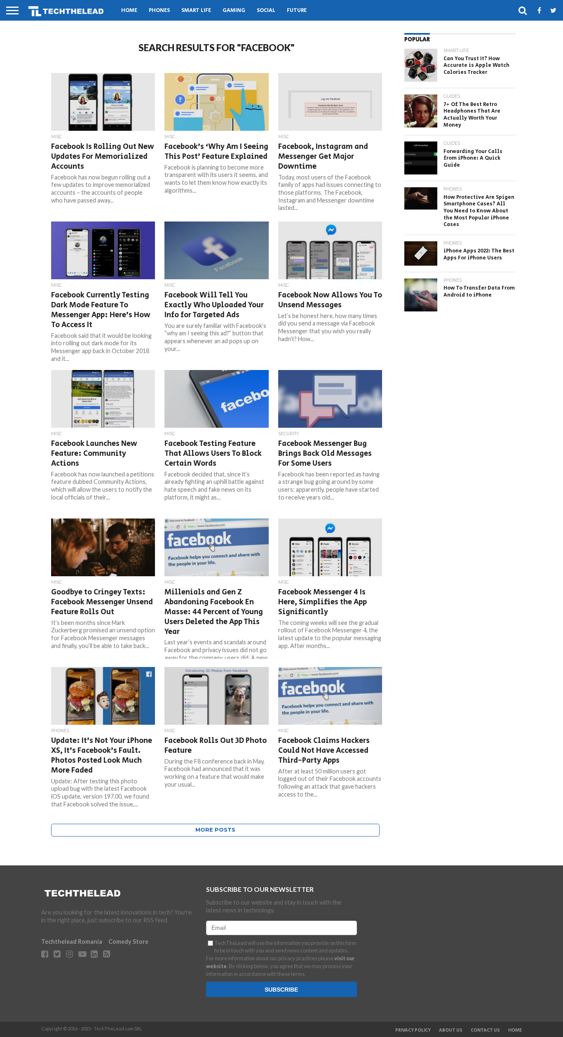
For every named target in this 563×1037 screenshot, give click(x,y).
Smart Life (196, 10)
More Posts (215, 830)
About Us (450, 1030)
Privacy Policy (413, 1030)
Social (266, 10)
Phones (159, 10)
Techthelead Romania (71, 941)
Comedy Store (128, 941)
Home (129, 10)
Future (297, 10)
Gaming (234, 10)
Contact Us (485, 1030)
